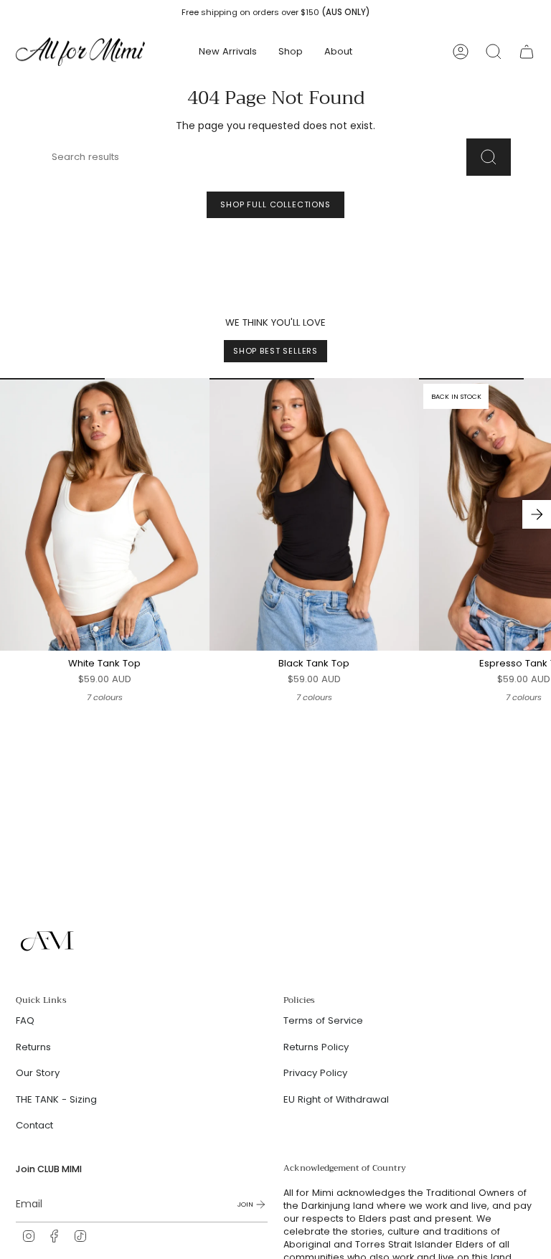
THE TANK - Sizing (56, 1099)
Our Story (38, 1073)
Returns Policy (316, 1047)
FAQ (25, 1020)
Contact (34, 1125)
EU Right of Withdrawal (336, 1099)
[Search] (488, 157)
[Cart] (526, 51)
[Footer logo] (48, 941)
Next (536, 514)
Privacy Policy (315, 1073)
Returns (33, 1047)
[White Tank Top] (104, 514)
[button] (291, 51)
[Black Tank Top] (314, 514)
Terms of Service (323, 1020)
